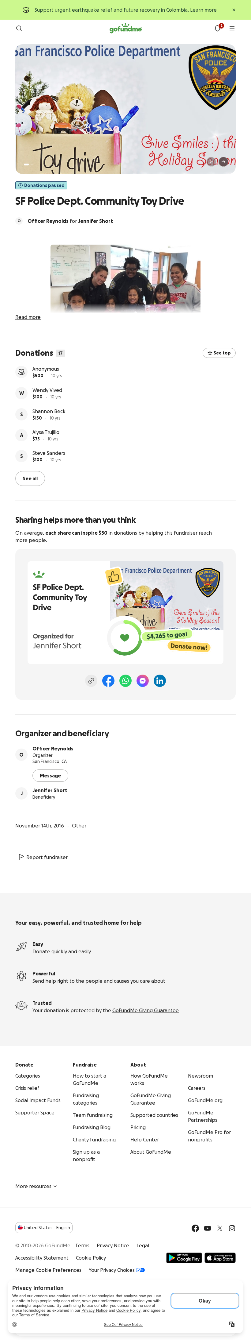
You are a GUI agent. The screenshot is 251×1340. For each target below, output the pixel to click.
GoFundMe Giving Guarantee (145, 1010)
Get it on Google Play (184, 1257)
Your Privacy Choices (112, 1269)
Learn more (203, 10)
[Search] (19, 28)
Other (79, 825)
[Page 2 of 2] (32, 164)
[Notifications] (217, 28)
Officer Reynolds (52, 748)
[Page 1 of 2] (26, 164)
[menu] (232, 28)
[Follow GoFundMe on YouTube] (207, 1228)
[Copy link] (91, 680)
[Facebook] (108, 680)
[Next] (223, 162)
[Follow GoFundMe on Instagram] (232, 1228)
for (70, 221)
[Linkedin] (160, 680)
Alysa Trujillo (45, 453)
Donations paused (44, 185)
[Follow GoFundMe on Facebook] (195, 1228)
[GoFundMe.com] (126, 28)
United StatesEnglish (47, 1227)
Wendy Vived (47, 411)
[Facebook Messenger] (143, 680)
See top (222, 352)
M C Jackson (46, 369)
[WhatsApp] (125, 680)
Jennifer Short (49, 789)
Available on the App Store (220, 1257)
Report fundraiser (47, 856)
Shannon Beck (49, 432)
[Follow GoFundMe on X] (220, 1228)
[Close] (234, 10)
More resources (33, 1185)
